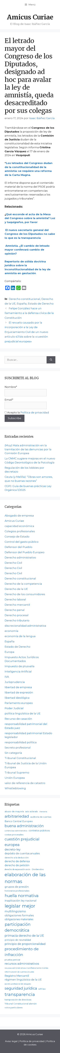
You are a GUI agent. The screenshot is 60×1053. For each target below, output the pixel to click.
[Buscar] (51, 360)
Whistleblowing (15, 788)
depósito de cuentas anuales (22, 853)
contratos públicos (39, 830)
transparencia (20, 994)
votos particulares (13, 1007)
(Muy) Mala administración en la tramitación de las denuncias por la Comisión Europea (28, 449)
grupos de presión (17, 886)
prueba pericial (12, 959)
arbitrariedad (17, 816)
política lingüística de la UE (22, 713)
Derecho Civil (13, 562)
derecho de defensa (17, 861)
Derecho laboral (15, 599)
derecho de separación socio (17, 869)
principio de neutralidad (18, 940)
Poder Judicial (14, 708)
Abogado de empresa (19, 515)
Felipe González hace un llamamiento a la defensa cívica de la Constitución (29, 313)
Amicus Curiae (30, 17)
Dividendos (38, 869)
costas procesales (14, 834)
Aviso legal (11, 1041)
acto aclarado (31, 811)
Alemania (43, 812)
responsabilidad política (21, 742)
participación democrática (17, 927)
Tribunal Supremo (17, 772)
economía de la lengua (20, 636)
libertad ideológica (17, 697)
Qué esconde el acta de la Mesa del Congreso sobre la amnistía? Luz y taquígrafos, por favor (30, 218)
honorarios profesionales (17, 891)
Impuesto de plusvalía (19, 666)
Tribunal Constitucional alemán (21, 1003)
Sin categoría (13, 752)
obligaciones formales (19, 915)
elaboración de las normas (25, 878)
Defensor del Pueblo (18, 547)
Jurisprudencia (15, 682)
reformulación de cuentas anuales (19, 972)
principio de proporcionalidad (25, 944)
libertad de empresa (18, 687)
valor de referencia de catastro (25, 783)
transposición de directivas (18, 999)
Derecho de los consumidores (25, 594)
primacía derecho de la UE (24, 935)
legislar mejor (20, 906)
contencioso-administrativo (16, 831)
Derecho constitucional (24, 299)
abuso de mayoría (14, 811)
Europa (9, 651)
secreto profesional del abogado (18, 984)
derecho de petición (17, 865)
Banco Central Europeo (19, 821)
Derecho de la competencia (23, 583)
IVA (7, 676)
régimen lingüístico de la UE (23, 979)
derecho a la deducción (17, 857)
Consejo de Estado (17, 536)
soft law (42, 989)
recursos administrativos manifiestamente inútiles (26, 968)
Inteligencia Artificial (18, 671)
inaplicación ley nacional (20, 900)
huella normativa (21, 895)
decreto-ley (12, 849)
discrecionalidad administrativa (25, 625)
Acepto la (28, 412)
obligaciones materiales (19, 919)
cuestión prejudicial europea (22, 842)
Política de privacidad (34, 412)
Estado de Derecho (41, 303)
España (22, 303)
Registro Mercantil (17, 975)
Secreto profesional (18, 747)
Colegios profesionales (20, 531)
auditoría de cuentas (40, 817)
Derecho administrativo (20, 557)
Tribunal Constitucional (20, 758)
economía (11, 630)
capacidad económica (19, 526)
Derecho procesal (16, 615)
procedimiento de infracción (22, 952)
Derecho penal (15, 609)
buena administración (24, 826)
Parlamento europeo (19, 703)
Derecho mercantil (17, 604)
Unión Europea (15, 777)
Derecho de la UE (16, 589)
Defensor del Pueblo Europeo (24, 552)
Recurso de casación (18, 718)
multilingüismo (15, 911)
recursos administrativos (22, 963)
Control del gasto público (21, 541)
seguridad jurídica (21, 988)
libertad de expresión (19, 692)
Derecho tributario (17, 620)
